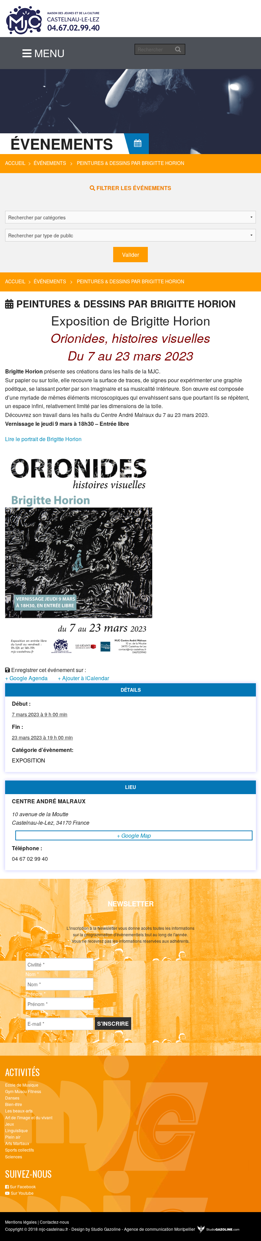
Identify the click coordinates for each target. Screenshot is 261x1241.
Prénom (35, 993)
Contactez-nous (54, 1222)
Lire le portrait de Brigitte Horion (43, 439)
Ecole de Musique (21, 1085)
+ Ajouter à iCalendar (83, 678)
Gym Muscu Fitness (23, 1091)
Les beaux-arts (19, 1110)
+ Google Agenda (26, 678)
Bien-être (13, 1104)
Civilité (33, 954)
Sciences (13, 1156)
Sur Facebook (22, 1186)
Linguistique (16, 1130)
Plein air (12, 1137)
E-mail (33, 1013)
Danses (12, 1098)
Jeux (9, 1124)
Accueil (15, 163)
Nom (32, 974)
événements (50, 163)
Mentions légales (21, 1222)
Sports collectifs (19, 1150)
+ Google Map (134, 835)
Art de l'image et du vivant (28, 1117)
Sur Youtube (22, 1193)
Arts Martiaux (17, 1143)
